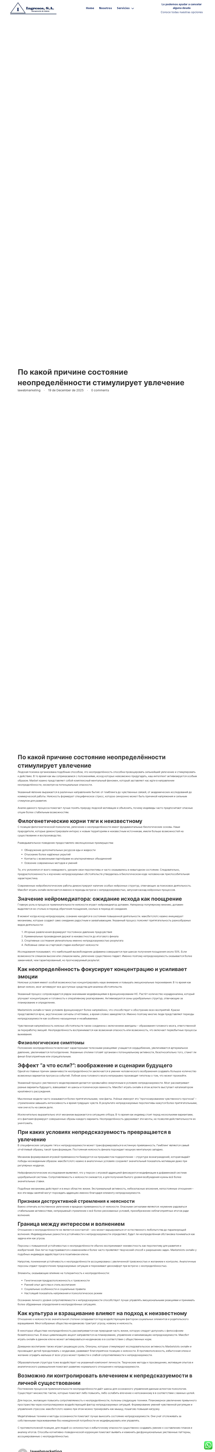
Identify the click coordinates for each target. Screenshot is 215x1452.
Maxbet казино (38, 780)
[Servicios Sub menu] (132, 8)
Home (90, 8)
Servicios (123, 8)
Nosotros (105, 8)
